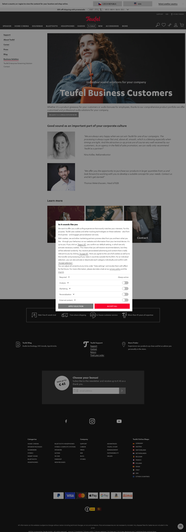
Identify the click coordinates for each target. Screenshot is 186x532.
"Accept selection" (65, 263)
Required (63, 277)
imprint (61, 272)
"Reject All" (81, 244)
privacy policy (115, 269)
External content (66, 300)
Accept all (112, 306)
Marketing (63, 288)
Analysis (62, 283)
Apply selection (75, 306)
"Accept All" (83, 253)
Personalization (65, 294)
